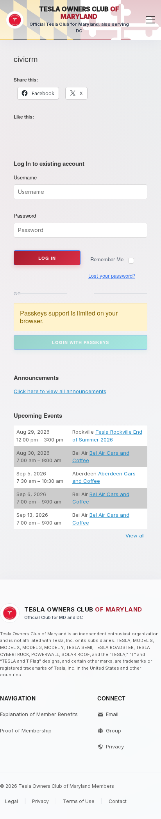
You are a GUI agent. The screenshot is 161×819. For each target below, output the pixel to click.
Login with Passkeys (80, 342)
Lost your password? (111, 275)
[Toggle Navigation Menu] (150, 19)
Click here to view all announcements (60, 391)
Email (112, 714)
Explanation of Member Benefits (39, 714)
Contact (118, 801)
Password (25, 215)
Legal (11, 801)
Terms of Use (79, 801)
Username (25, 177)
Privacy (115, 746)
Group (113, 730)
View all (135, 535)
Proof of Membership (26, 730)
